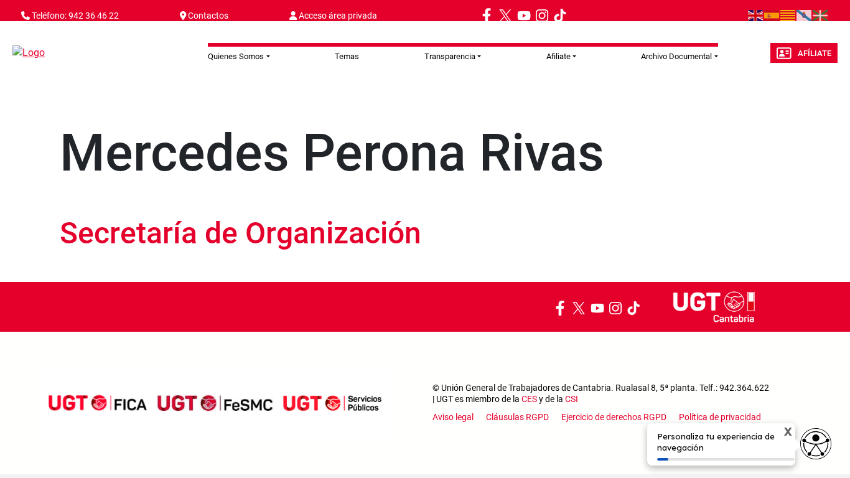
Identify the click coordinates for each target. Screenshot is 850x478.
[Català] (788, 15)
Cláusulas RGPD (517, 417)
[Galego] (804, 15)
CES (529, 399)
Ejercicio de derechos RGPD (613, 417)
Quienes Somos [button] (236, 56)
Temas (347, 56)
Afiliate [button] (558, 56)
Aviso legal (453, 417)
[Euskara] (821, 15)
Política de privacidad (720, 417)
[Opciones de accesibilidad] (815, 443)
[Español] (772, 15)
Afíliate (814, 53)
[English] (756, 15)
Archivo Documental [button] (676, 56)
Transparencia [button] (449, 56)
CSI (571, 399)
